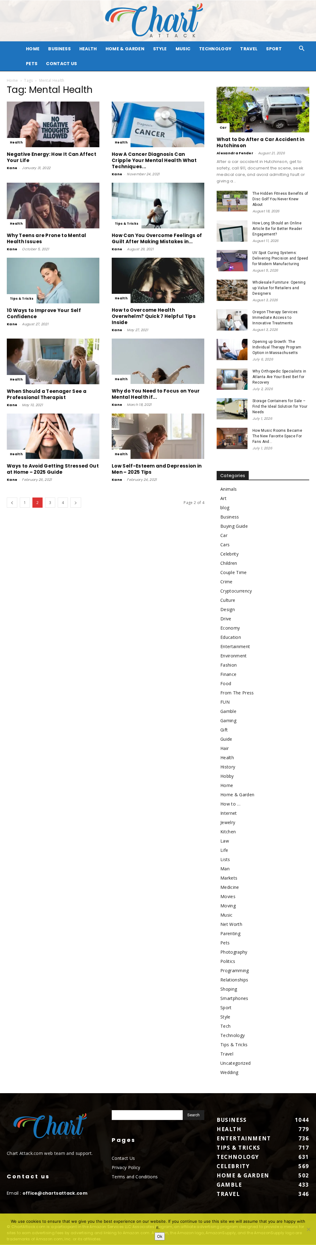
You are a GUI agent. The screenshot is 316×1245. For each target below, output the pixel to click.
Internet (228, 813)
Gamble (228, 711)
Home (12, 80)
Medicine (229, 887)
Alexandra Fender (235, 153)
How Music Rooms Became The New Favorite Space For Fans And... (277, 436)
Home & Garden (125, 49)
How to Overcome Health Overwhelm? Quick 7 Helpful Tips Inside (154, 316)
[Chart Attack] (158, 20)
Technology (215, 49)
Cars (225, 545)
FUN (225, 702)
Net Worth (231, 924)
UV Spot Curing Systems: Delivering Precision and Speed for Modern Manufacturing (280, 258)
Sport (274, 49)
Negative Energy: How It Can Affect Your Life (51, 157)
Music (183, 49)
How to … (230, 804)
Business (59, 49)
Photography (233, 952)
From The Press (237, 693)
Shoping (228, 989)
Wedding (229, 1072)
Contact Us (61, 63)
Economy (230, 628)
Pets (31, 63)
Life (224, 850)
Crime (226, 582)
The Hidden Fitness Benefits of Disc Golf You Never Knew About (280, 199)
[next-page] (75, 503)
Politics (227, 961)
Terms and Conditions (135, 1177)
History (227, 767)
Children (228, 563)
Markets (228, 878)
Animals (228, 489)
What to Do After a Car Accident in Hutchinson (260, 142)
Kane (12, 167)
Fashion (228, 665)
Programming (234, 970)
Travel (248, 49)
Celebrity (229, 554)
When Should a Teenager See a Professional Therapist (46, 394)
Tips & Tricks (126, 223)
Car (223, 127)
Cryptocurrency (236, 591)
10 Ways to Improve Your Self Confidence (44, 313)
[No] (308, 1229)
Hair (224, 748)
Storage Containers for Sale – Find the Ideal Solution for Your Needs (279, 406)
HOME (33, 49)
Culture (227, 600)
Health (88, 49)
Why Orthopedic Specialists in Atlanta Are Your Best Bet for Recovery (279, 377)
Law (224, 841)
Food (225, 683)
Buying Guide (234, 526)
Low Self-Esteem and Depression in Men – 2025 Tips (157, 469)
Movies (227, 896)
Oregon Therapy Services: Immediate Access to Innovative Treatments (275, 317)
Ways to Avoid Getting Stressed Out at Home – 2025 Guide (53, 469)
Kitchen (228, 832)
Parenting (230, 933)
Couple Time (233, 572)
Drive (225, 619)
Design (227, 609)
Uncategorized (235, 1063)
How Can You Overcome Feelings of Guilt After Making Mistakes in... (157, 238)
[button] (301, 49)
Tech (225, 1026)
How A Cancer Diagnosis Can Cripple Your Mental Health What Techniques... (154, 160)
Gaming (228, 720)
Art (223, 498)
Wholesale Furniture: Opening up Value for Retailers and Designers (279, 288)
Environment (233, 656)
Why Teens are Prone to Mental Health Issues (46, 238)
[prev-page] (12, 503)
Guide (226, 739)
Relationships (234, 980)
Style (160, 49)
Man (225, 869)
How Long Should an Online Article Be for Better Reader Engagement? (277, 228)
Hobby (227, 776)
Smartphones (234, 998)
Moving (228, 906)
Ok (159, 1236)
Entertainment (235, 646)
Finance (228, 674)
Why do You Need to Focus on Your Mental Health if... (156, 394)
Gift (224, 730)
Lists (225, 859)
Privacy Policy (126, 1167)
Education (230, 637)
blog (224, 507)
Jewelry (227, 822)
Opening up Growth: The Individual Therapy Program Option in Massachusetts (276, 347)
